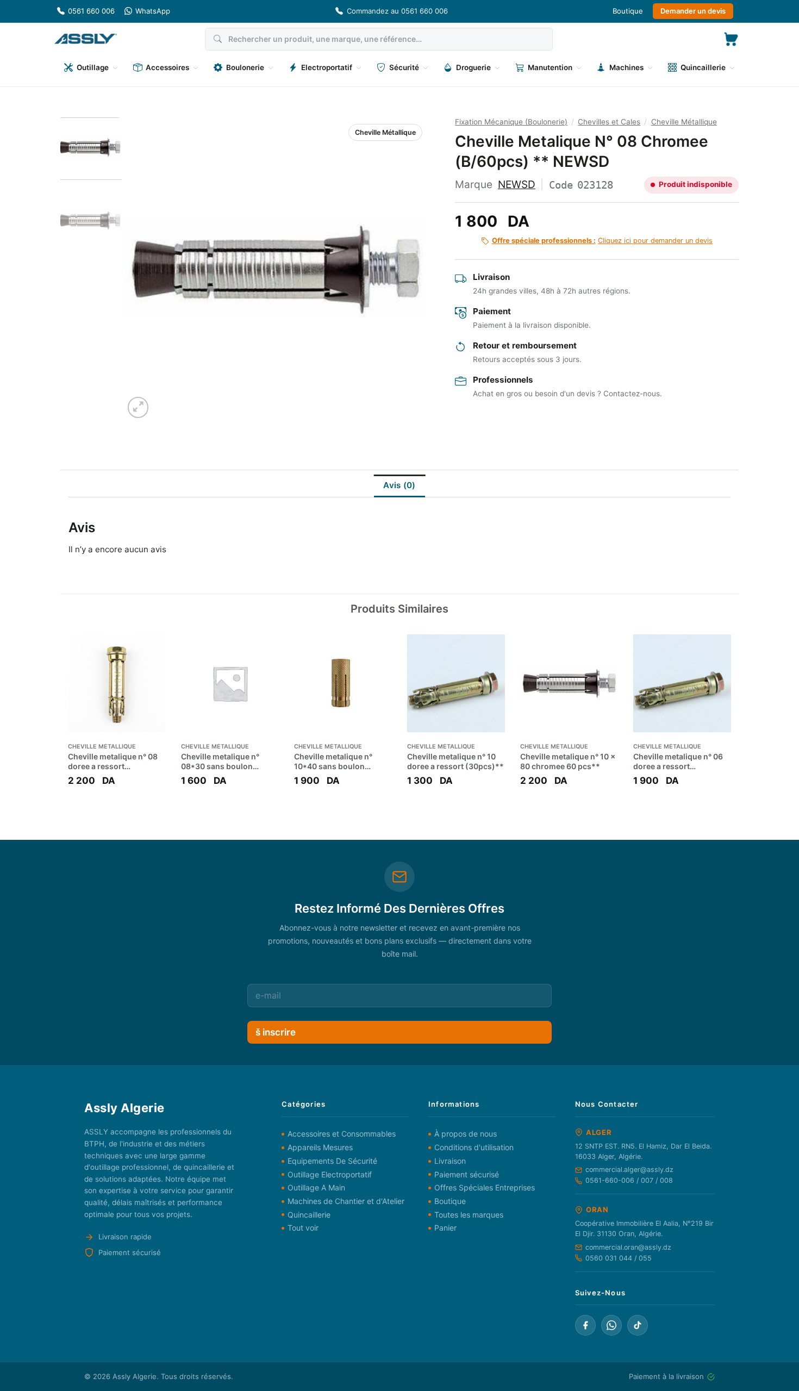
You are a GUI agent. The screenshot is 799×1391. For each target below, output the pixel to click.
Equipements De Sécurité (332, 1160)
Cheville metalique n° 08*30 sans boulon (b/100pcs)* (220, 761)
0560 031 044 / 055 (618, 1258)
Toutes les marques (468, 1214)
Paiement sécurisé (466, 1174)
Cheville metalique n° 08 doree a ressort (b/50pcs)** (113, 761)
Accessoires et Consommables (342, 1133)
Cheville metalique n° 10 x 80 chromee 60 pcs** (567, 761)
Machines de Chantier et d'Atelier (346, 1201)
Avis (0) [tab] (399, 485)
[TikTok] (637, 1325)
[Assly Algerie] (85, 39)
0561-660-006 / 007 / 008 (629, 1180)
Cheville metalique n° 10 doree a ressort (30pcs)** (455, 761)
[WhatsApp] (611, 1325)
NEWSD (516, 184)
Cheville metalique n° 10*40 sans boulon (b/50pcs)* (333, 761)
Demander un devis (693, 11)
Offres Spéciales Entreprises (484, 1187)
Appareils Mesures (320, 1147)
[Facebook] (585, 1325)
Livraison (450, 1160)
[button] (731, 39)
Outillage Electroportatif (330, 1174)
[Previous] (143, 269)
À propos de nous (465, 1133)
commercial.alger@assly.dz (629, 1169)
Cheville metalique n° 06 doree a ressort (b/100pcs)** (678, 761)
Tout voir (303, 1227)
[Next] (407, 269)
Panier (445, 1227)
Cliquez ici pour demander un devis (602, 240)
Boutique (628, 11)
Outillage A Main (316, 1187)
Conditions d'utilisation (474, 1147)
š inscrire (275, 1032)
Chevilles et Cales (609, 121)
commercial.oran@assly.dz (628, 1247)
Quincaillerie (309, 1214)
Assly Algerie (135, 1376)
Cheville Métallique (385, 132)
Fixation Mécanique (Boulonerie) (511, 121)
